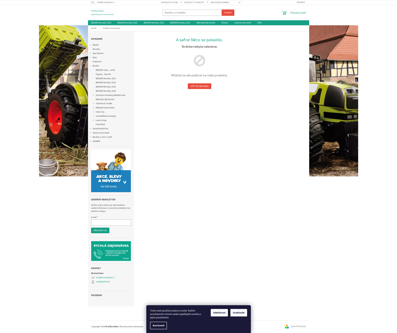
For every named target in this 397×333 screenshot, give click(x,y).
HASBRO (96, 141)
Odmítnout (219, 312)
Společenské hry (100, 128)
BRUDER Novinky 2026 (106, 91)
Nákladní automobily (105, 107)
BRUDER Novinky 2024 (106, 82)
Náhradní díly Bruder (105, 99)
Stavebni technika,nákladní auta (110, 95)
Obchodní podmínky (219, 2)
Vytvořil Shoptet (298, 326)
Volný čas (100, 111)
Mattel (96, 45)
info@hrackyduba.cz (105, 277)
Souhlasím (239, 312)
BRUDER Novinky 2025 (106, 86)
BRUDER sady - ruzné (105, 70)
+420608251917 (103, 281)
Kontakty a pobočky (194, 2)
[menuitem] (101, 22)
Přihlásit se (100, 230)
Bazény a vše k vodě (102, 137)
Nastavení (158, 325)
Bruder (96, 65)
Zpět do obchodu (199, 86)
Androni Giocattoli (101, 132)
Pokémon (97, 61)
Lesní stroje (101, 120)
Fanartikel (100, 124)
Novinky (96, 49)
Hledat (228, 12)
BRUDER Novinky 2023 (106, 78)
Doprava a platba (169, 2)
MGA (95, 57)
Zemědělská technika (106, 116)
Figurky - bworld (103, 74)
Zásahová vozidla (104, 103)
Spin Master (98, 53)
